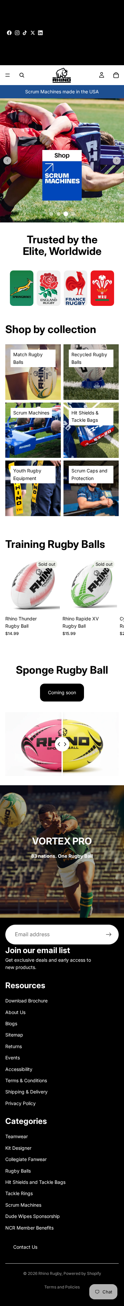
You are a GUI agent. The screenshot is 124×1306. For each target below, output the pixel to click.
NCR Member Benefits (29, 1228)
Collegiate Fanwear (26, 1159)
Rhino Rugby (50, 1273)
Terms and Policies (62, 1286)
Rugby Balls (18, 1171)
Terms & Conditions (26, 1080)
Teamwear (16, 1136)
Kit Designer (18, 1148)
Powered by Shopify (82, 1273)
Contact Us (25, 1247)
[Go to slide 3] (66, 214)
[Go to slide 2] (59, 214)
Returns (13, 1046)
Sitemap (14, 1035)
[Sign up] (109, 935)
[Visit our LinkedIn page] (40, 33)
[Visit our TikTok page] (24, 33)
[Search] (22, 75)
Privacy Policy (20, 1103)
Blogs (11, 1023)
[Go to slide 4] (72, 214)
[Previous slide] (7, 161)
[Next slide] (117, 161)
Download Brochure (26, 1000)
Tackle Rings (19, 1193)
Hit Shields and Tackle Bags (35, 1182)
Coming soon (62, 692)
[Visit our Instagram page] (17, 33)
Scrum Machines (23, 1205)
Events (12, 1057)
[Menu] (7, 75)
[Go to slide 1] (51, 214)
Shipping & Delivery (26, 1091)
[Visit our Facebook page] (9, 33)
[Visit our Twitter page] (32, 33)
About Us (15, 1012)
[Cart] (116, 75)
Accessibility (18, 1069)
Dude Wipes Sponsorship (32, 1216)
